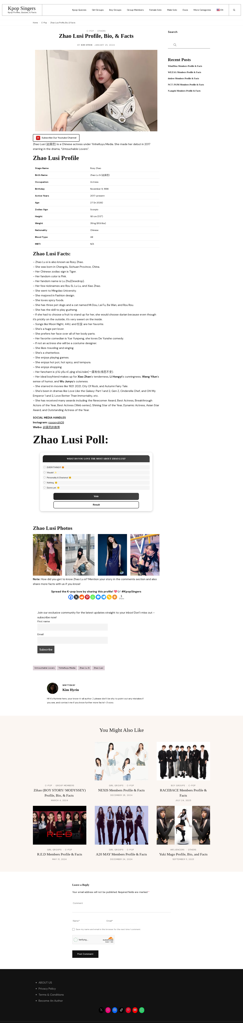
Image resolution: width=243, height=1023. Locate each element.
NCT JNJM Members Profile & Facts (186, 84)
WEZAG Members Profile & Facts (184, 72)
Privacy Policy (47, 988)
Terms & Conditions (51, 994)
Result (96, 505)
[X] (76, 597)
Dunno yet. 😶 (53, 488)
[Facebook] (70, 597)
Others (101, 31)
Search (172, 32)
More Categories (202, 9)
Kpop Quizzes (79, 9)
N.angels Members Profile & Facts (184, 91)
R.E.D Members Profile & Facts (59, 854)
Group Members (135, 9)
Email (40, 634)
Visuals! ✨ (52, 472)
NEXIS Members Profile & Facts (121, 790)
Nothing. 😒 (52, 483)
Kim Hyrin (87, 45)
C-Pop (90, 31)
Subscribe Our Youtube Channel (59, 137)
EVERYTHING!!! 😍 (55, 467)
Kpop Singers (22, 8)
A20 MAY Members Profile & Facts (121, 854)
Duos (185, 9)
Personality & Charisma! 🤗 (59, 477)
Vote (96, 496)
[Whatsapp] (92, 597)
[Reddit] (81, 597)
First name (43, 621)
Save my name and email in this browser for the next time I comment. (108, 929)
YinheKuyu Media (67, 668)
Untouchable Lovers (45, 668)
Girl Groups (98, 9)
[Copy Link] (109, 597)
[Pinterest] (87, 597)
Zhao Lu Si (85, 668)
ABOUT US (45, 982)
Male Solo (172, 9)
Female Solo (155, 9)
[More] (114, 597)
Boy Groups (115, 9)
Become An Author (51, 1000)
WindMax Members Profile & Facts (185, 66)
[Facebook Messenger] (98, 597)
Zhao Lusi (98, 668)
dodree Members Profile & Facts (183, 78)
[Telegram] (103, 597)
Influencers (177, 849)
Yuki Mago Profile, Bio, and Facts (183, 854)
